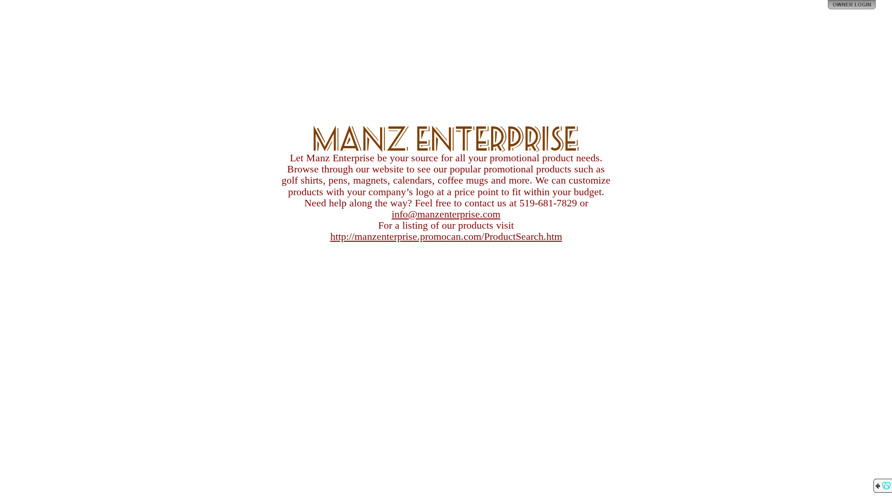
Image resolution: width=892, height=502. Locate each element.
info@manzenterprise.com (446, 214)
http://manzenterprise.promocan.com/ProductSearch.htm (446, 236)
